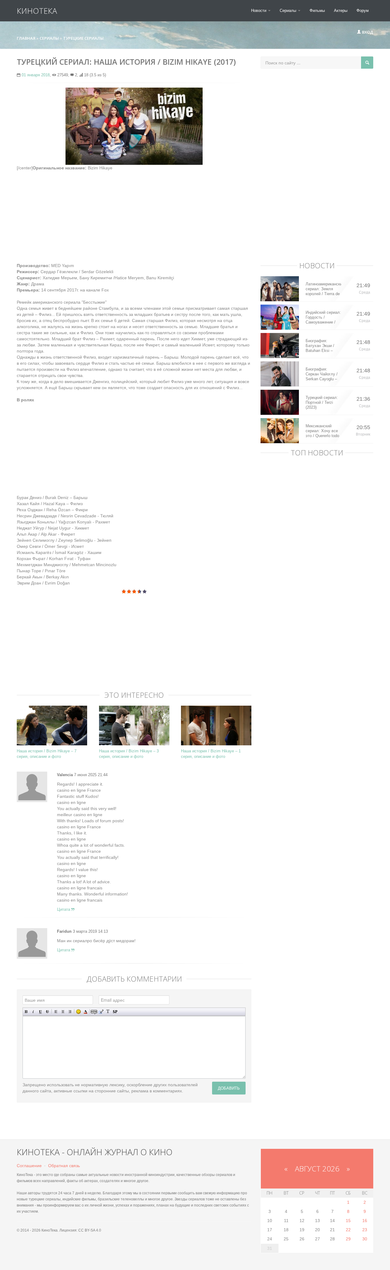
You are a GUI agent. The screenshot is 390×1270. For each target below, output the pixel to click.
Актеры (340, 10)
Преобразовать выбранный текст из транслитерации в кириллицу (108, 1011)
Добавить (229, 1088)
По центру (62, 1011)
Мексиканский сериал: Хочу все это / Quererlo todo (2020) (322, 431)
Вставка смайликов (78, 1011)
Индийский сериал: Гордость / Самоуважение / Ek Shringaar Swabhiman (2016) (323, 317)
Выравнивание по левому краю (55, 1011)
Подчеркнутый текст (40, 1011)
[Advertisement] (134, 213)
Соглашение (29, 1165)
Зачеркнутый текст (47, 1011)
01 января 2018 (36, 75)
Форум (362, 10)
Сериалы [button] (288, 10)
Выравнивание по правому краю (69, 1011)
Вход (367, 32)
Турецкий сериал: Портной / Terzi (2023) (322, 402)
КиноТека (37, 10)
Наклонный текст (33, 1011)
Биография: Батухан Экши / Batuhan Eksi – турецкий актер (320, 345)
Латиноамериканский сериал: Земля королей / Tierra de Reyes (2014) (323, 289)
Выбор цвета (85, 1011)
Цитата (64, 909)
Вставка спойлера (115, 1011)
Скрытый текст (94, 1011)
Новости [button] (259, 10)
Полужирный (26, 1011)
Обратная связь (64, 1165)
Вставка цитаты (101, 1011)
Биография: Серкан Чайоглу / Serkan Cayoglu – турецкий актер (322, 374)
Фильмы (317, 10)
